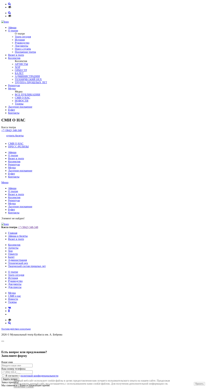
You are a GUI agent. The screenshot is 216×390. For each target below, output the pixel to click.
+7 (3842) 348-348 (11, 130)
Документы (21, 45)
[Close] (2, 341)
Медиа (12, 88)
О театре (13, 30)
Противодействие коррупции (16, 329)
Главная (12, 232)
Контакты (13, 112)
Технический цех (18, 263)
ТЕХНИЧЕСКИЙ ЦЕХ (28, 79)
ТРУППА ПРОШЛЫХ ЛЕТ (31, 82)
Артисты (13, 247)
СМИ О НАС (22, 97)
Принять (199, 384)
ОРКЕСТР (21, 70)
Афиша (12, 27)
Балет (11, 257)
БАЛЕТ (19, 73)
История (20, 39)
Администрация (17, 260)
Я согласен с (31, 375)
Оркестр (13, 253)
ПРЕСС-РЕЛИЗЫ (18, 146)
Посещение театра (25, 51)
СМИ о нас (14, 295)
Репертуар (14, 85)
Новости (13, 299)
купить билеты (15, 135)
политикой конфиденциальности (39, 375)
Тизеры (19, 103)
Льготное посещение (20, 106)
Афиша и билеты (18, 236)
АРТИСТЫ (21, 64)
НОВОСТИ (21, 100)
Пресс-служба (23, 48)
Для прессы (14, 287)
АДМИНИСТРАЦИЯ (27, 76)
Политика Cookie (24, 386)
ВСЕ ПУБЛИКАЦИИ (27, 94)
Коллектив (14, 58)
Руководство (22, 42)
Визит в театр (16, 55)
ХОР (17, 67)
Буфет (11, 109)
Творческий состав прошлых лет (27, 266)
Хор (10, 250)
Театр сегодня (23, 36)
